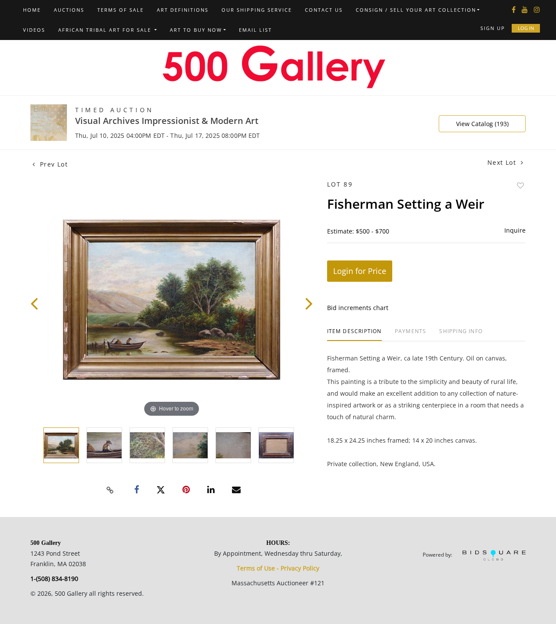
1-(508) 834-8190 (54, 578)
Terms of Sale (120, 10)
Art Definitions (182, 10)
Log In (526, 28)
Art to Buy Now (196, 30)
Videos (34, 30)
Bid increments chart (357, 308)
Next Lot (503, 162)
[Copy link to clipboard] (110, 490)
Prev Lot (52, 164)
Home (32, 10)
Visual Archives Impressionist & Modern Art (166, 121)
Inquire (515, 230)
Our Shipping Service (257, 10)
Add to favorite (520, 185)
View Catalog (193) (482, 124)
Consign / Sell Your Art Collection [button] (416, 10)
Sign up (492, 28)
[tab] (354, 334)
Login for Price (359, 271)
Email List (255, 30)
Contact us (324, 10)
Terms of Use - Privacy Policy (278, 568)
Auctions (69, 10)
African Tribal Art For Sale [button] (105, 30)
